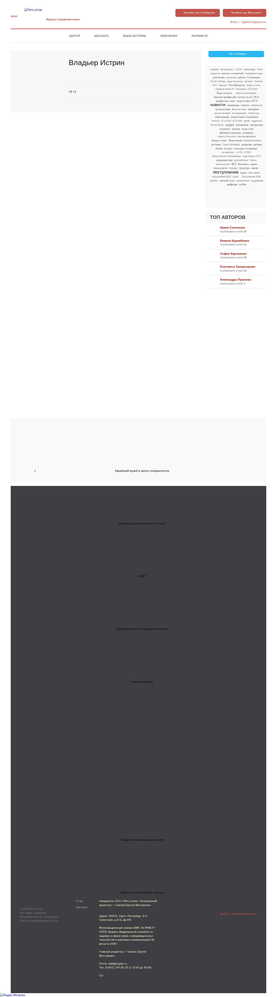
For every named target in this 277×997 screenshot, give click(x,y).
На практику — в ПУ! (231, 69)
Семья (253, 160)
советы (245, 105)
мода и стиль (253, 85)
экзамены (248, 132)
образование (222, 116)
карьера (223, 85)
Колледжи (241, 89)
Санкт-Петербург (231, 144)
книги (254, 164)
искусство (247, 128)
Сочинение (253, 77)
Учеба (219, 148)
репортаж (231, 77)
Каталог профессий (225, 97)
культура (244, 167)
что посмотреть (247, 136)
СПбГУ (247, 152)
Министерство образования (226, 156)
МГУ (215, 85)
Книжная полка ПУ (225, 89)
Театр (260, 69)
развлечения (243, 180)
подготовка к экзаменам (244, 116)
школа (254, 167)
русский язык (241, 160)
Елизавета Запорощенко (237, 266)
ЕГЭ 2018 (226, 121)
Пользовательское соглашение (39, 916)
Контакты (81, 907)
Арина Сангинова (232, 227)
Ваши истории (134, 36)
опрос (243, 172)
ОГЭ (256, 97)
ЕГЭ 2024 (252, 89)
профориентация (253, 73)
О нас (79, 901)
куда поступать (235, 81)
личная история (222, 113)
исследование (239, 113)
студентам (257, 180)
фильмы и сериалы (230, 132)
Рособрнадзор (237, 85)
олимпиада (233, 105)
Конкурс (234, 168)
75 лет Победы (217, 81)
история (216, 144)
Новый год (253, 113)
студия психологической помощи (142, 892)
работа (242, 77)
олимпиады (249, 69)
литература (256, 124)
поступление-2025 (221, 176)
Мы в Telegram (238, 54)
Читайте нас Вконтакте (246, 12)
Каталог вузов (245, 97)
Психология (235, 140)
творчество (256, 105)
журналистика (224, 160)
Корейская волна (252, 140)
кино (232, 100)
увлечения (219, 77)
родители (215, 73)
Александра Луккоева (235, 279)
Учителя (215, 121)
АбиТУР (74, 36)
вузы (247, 120)
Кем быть (101, 36)
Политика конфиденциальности (39, 920)
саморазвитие (220, 168)
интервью (253, 109)
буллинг (249, 81)
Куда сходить (224, 92)
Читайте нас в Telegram (199, 12)
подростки (256, 121)
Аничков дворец (142, 681)
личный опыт (227, 180)
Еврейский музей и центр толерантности (142, 470)
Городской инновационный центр (142, 839)
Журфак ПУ (199, 36)
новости (217, 105)
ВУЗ (234, 164)
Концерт (228, 148)
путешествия (222, 109)
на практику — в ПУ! (232, 152)
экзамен (214, 69)
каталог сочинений (232, 73)
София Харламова (233, 253)
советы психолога (226, 136)
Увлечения (168, 36)
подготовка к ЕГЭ (247, 100)
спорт (235, 176)
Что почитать (217, 125)
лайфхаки (232, 184)
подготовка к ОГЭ (252, 156)
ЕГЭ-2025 (238, 121)
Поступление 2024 (251, 176)
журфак (229, 124)
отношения (242, 124)
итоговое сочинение (245, 148)
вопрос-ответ (219, 140)
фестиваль (254, 173)
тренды (236, 128)
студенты (224, 128)
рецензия (247, 144)
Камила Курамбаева (234, 240)
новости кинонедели (245, 93)
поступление (225, 172)
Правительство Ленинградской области (142, 628)
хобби (242, 184)
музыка (257, 144)
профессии (222, 100)
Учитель (258, 81)
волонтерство (223, 164)
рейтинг (214, 180)
